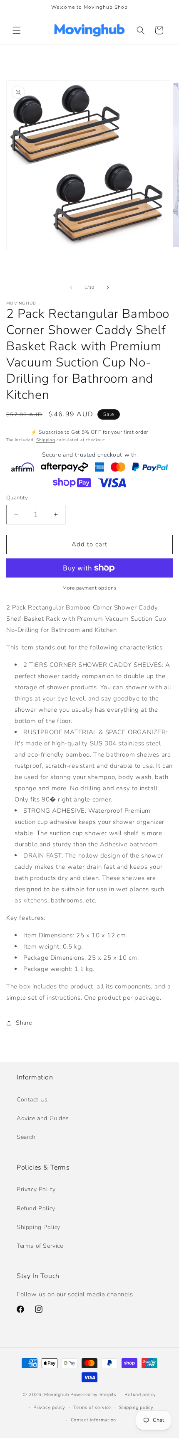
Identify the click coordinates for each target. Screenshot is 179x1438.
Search (26, 1137)
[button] (16, 30)
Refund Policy (36, 1208)
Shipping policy (136, 1407)
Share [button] (24, 1023)
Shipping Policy (38, 1227)
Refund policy (140, 1394)
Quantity (17, 497)
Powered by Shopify (93, 1394)
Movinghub (56, 1394)
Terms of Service (40, 1246)
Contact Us (32, 1100)
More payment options (89, 588)
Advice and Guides (43, 1118)
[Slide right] (108, 287)
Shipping (45, 440)
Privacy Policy (36, 1189)
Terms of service (92, 1407)
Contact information (93, 1420)
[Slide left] (71, 287)
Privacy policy (49, 1407)
